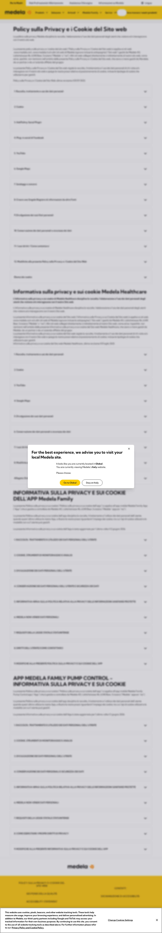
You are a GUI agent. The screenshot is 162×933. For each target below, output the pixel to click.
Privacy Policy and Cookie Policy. (28, 927)
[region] (81, 920)
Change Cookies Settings (120, 920)
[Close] (156, 920)
